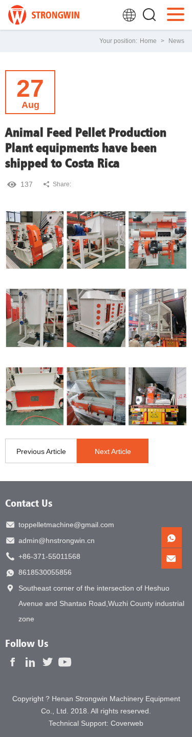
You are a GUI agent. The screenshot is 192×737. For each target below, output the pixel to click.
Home (148, 41)
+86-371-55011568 (49, 556)
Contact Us (29, 502)
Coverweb (127, 723)
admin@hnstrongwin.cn (56, 540)
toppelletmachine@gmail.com (66, 525)
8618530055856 (45, 572)
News (176, 41)
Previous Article (41, 451)
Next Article (113, 451)
